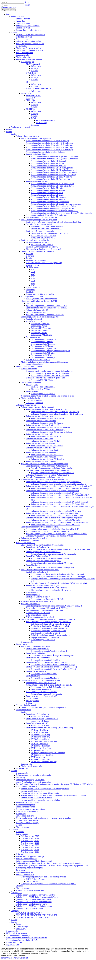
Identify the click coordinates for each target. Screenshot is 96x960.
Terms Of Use (6, 958)
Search (27, 2)
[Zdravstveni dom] (8, 7)
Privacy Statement (21, 958)
